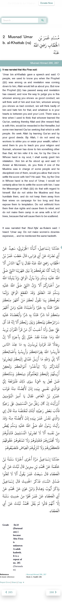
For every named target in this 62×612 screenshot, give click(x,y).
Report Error (5, 582)
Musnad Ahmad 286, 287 (36, 574)
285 (10, 592)
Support (21, 602)
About (3, 602)
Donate (58, 602)
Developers (34, 602)
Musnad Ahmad (16, 26)
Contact (47, 602)
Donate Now (46, 3)
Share (14, 582)
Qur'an (13, 9)
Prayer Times (39, 9)
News (12, 602)
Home (4, 26)
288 (52, 592)
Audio (52, 9)
